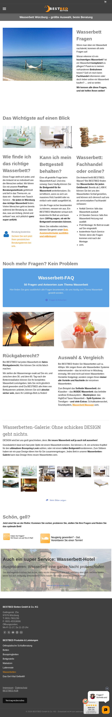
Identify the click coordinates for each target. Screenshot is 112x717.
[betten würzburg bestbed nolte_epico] (65, 471)
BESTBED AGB (10, 691)
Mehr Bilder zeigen (57, 500)
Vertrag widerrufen (15, 700)
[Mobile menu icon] (4, 8)
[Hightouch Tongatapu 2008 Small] (28, 485)
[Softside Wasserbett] (28, 471)
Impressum (8, 688)
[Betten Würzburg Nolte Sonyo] (10, 471)
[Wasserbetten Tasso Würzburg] (47, 473)
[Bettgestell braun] (10, 483)
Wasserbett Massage (83, 405)
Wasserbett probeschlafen (58, 585)
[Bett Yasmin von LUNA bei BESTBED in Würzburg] (101, 483)
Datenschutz (21, 688)
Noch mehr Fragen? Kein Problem (40, 263)
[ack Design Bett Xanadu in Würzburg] (101, 471)
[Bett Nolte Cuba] (83, 471)
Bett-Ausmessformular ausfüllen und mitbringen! (54, 233)
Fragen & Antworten (58, 300)
